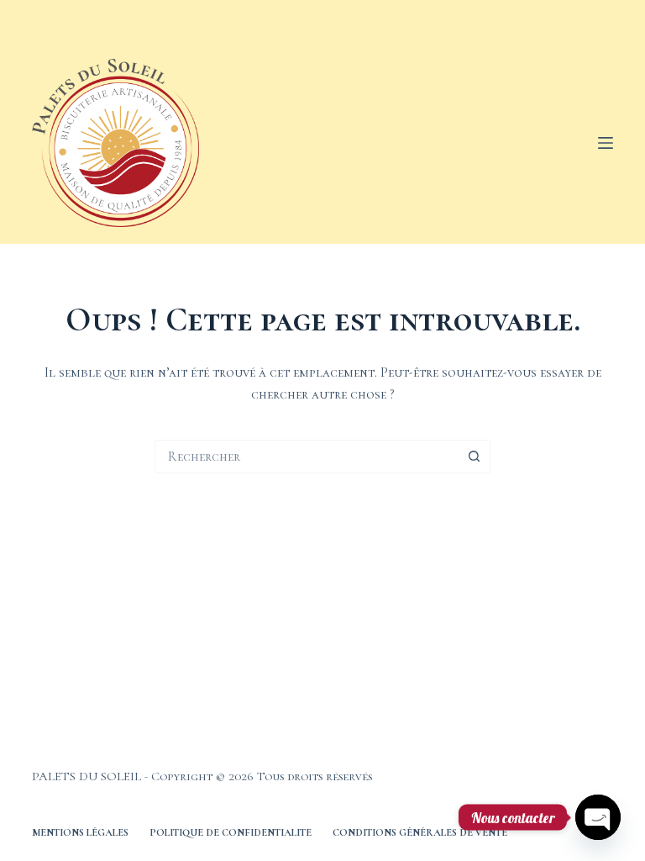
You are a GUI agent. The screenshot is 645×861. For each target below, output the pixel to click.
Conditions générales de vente (420, 832)
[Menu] (605, 143)
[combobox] (306, 456)
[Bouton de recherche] (474, 457)
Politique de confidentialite (230, 832)
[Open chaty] (598, 817)
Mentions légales (80, 832)
